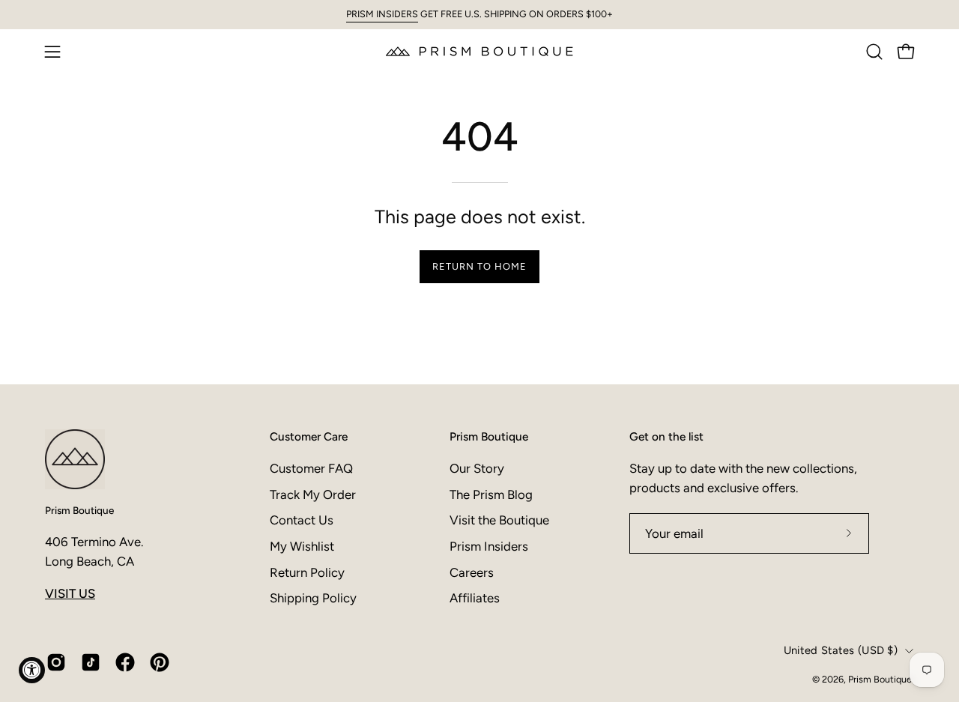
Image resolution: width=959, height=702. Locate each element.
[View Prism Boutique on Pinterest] (159, 662)
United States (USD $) (841, 650)
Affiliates (475, 597)
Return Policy (307, 572)
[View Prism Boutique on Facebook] (125, 662)
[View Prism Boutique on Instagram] (56, 662)
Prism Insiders (489, 546)
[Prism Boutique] (479, 51)
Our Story (477, 468)
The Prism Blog (491, 494)
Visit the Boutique (499, 519)
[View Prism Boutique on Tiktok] (90, 662)
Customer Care (309, 436)
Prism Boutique (79, 510)
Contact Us (301, 519)
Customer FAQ (311, 468)
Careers (472, 572)
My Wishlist (302, 546)
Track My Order (313, 494)
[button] (874, 51)
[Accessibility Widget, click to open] (32, 670)
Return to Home (479, 266)
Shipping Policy (313, 597)
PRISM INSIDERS (382, 13)
